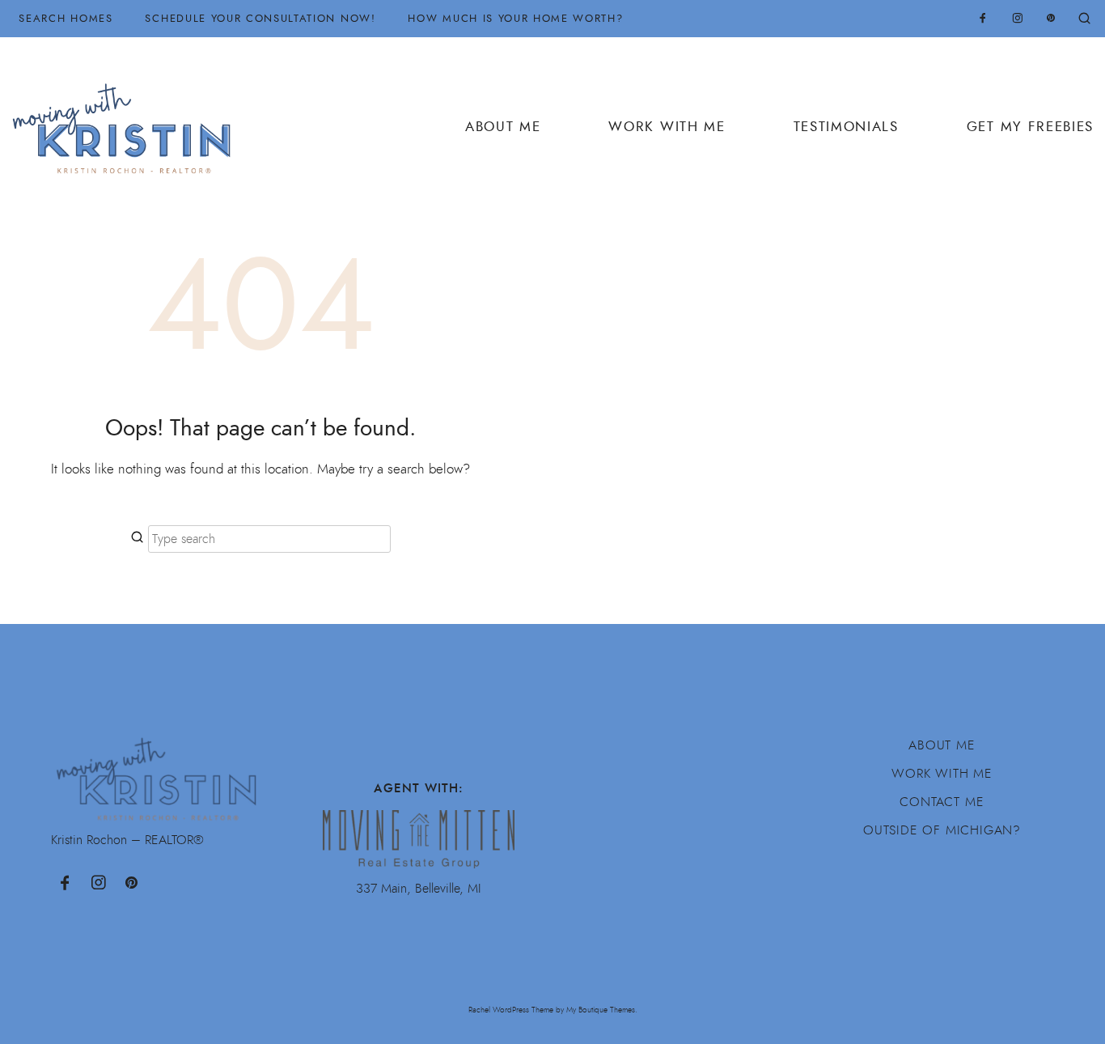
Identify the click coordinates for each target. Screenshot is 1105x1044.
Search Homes (65, 18)
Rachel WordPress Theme (510, 1010)
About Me (502, 126)
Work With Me (666, 126)
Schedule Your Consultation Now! (260, 18)
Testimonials (846, 126)
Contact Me (942, 802)
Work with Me (942, 774)
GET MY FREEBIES (1030, 126)
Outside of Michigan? (942, 830)
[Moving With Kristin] (127, 119)
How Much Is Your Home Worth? (515, 18)
